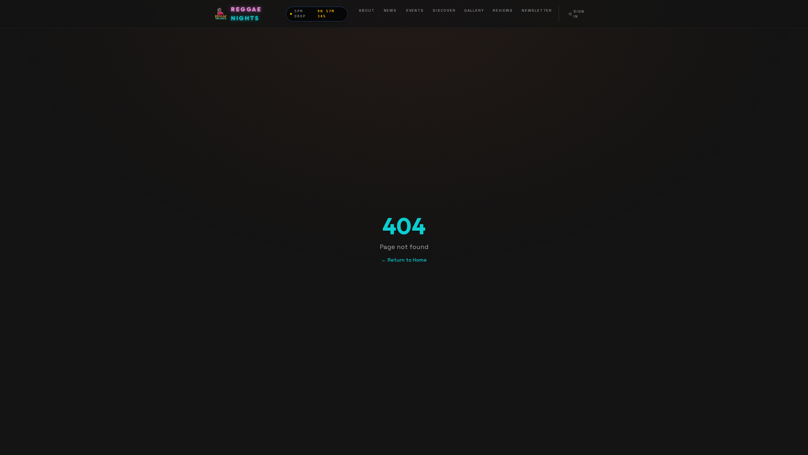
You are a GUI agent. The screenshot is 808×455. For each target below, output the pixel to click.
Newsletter (537, 10)
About (367, 10)
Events (415, 10)
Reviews (503, 10)
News (390, 10)
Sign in (578, 14)
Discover (444, 10)
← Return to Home (404, 260)
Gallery (474, 10)
